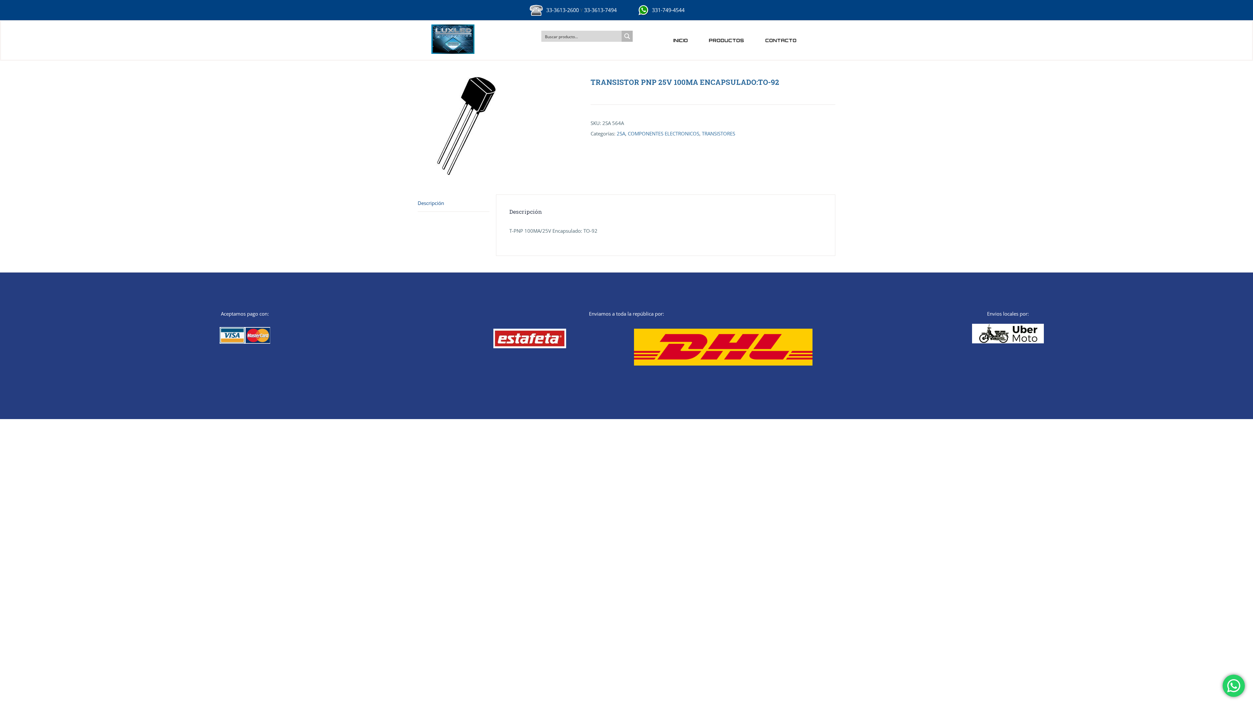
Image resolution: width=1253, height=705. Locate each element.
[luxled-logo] (452, 27)
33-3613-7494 (600, 10)
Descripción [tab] (431, 203)
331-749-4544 (668, 10)
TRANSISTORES (718, 133)
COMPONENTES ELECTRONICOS (663, 133)
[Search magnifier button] (627, 36)
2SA (621, 133)
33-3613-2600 (562, 10)
